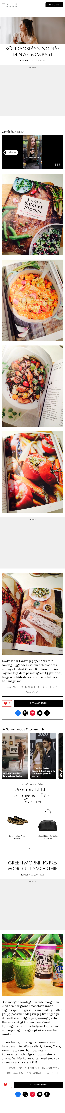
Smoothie (52, 1073)
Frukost (24, 875)
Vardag (24, 61)
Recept (54, 687)
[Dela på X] (25, 712)
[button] (15, 756)
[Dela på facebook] (18, 712)
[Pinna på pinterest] (32, 712)
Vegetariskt (33, 692)
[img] (7, 703)
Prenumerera (54, 5)
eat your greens (29, 1068)
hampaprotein (51, 1068)
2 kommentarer (38, 703)
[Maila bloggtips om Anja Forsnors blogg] (39, 712)
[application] (32, 152)
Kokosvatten (15, 1073)
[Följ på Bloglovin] (47, 712)
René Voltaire (35, 1073)
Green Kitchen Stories (33, 687)
